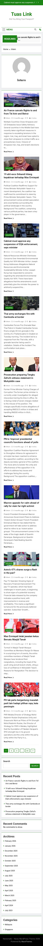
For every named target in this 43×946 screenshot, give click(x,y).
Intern (8, 118)
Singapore (9, 929)
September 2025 (11, 866)
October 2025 (10, 861)
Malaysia (9, 104)
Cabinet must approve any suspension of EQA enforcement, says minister (19, 3)
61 (27, 751)
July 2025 (8, 876)
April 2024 (9, 905)
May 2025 (9, 885)
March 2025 (9, 895)
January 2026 (10, 846)
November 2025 (11, 856)
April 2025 (9, 891)
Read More (8, 151)
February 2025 (10, 900)
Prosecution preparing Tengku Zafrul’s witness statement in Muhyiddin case (19, 378)
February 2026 (10, 841)
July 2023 (8, 910)
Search (6, 761)
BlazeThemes (27, 941)
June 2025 (9, 881)
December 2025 (11, 851)
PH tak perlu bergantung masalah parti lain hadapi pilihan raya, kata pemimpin (21, 703)
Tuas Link (21, 14)
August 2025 (10, 871)
